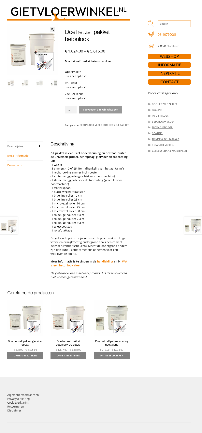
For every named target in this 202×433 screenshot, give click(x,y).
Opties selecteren (25, 355)
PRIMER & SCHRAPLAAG (165, 139)
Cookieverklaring (18, 402)
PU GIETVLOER (160, 115)
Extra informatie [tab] (18, 155)
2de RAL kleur (74, 94)
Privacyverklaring (18, 399)
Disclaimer (14, 410)
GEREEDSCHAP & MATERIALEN (169, 151)
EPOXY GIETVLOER (162, 127)
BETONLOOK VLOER (91, 125)
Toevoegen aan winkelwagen (100, 109)
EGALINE (157, 110)
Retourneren (15, 406)
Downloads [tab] (14, 165)
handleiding (105, 261)
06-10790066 (167, 34)
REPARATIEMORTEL (163, 145)
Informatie (169, 64)
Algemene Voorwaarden (23, 395)
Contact (169, 81)
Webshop (169, 56)
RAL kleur (71, 83)
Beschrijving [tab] (15, 146)
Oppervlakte (73, 72)
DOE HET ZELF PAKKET (116, 125)
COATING (157, 133)
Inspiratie (169, 73)
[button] (52, 29)
